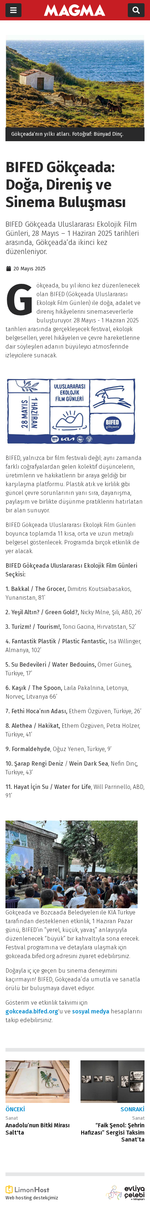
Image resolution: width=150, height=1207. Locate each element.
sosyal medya (90, 1011)
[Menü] (13, 10)
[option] (75, 88)
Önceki (15, 1109)
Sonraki (133, 1109)
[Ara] (136, 10)
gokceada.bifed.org (31, 1011)
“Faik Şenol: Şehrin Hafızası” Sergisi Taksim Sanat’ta (113, 1132)
